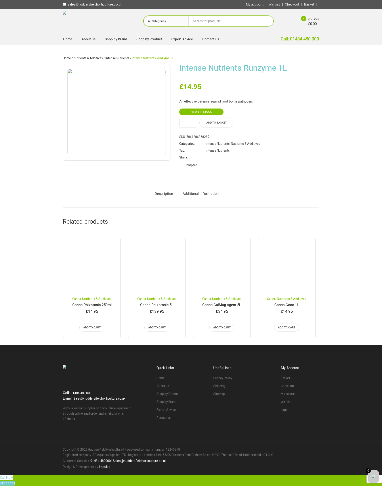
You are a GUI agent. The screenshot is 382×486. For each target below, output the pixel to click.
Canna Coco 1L (286, 305)
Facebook (208, 157)
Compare (191, 165)
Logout (285, 410)
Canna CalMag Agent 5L (221, 305)
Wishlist (286, 402)
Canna (76, 299)
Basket (285, 378)
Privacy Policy (222, 378)
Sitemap (219, 394)
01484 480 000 (81, 393)
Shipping (219, 386)
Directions (7, 483)
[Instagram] (316, 450)
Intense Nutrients (117, 58)
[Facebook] (301, 450)
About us (163, 386)
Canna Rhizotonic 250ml (92, 305)
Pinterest (219, 157)
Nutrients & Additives (88, 58)
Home (67, 58)
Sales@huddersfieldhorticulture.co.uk (99, 398)
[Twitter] (308, 450)
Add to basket (216, 123)
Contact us (164, 417)
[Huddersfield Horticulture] (98, 22)
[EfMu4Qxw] (116, 112)
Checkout (287, 386)
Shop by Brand (166, 402)
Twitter (213, 157)
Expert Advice (166, 410)
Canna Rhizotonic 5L (157, 305)
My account (289, 394)
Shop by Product (168, 394)
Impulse (104, 466)
